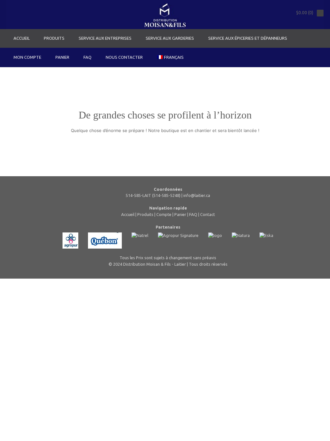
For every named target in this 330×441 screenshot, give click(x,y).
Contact (207, 214)
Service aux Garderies (170, 38)
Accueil (22, 38)
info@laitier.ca (196, 195)
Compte (163, 214)
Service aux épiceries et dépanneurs (247, 38)
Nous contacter (124, 57)
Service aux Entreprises (105, 38)
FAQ (87, 57)
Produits (54, 38)
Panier (62, 57)
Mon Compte (27, 57)
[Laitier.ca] (165, 14)
